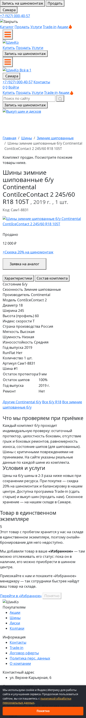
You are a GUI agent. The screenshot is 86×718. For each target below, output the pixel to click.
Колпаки (17, 628)
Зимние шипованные (55, 138)
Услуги (36, 26)
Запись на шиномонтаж (22, 3)
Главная (9, 138)
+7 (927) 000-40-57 (15, 15)
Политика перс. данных (30, 658)
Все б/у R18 (51, 402)
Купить (9, 47)
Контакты (42, 82)
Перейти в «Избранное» (21, 595)
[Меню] (8, 34)
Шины (26, 138)
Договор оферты (24, 653)
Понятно (52, 595)
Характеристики (18, 278)
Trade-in (49, 26)
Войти (13, 87)
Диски (15, 623)
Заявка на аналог (24, 264)
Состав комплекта (52, 278)
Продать (55, 3)
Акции (63, 26)
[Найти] (60, 98)
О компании (20, 663)
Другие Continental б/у (22, 402)
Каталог (7, 26)
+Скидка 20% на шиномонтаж (28, 252)
